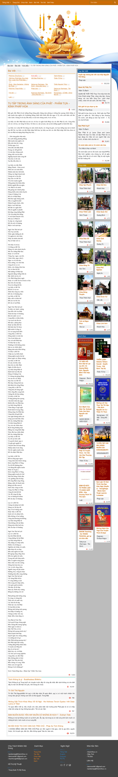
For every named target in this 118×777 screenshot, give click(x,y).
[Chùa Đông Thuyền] (85, 282)
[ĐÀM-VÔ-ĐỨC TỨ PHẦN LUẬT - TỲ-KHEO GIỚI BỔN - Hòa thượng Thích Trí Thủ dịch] (85, 475)
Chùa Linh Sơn (101, 323)
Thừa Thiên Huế (84, 188)
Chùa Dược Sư (101, 297)
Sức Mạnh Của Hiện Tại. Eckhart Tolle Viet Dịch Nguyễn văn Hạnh (85, 411)
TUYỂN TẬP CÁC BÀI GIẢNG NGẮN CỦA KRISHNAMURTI (102, 446)
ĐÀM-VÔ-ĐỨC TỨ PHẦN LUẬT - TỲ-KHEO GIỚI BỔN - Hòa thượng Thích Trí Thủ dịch (85, 491)
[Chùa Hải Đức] (102, 175)
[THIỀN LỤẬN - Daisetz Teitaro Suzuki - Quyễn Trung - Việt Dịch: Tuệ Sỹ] (102, 348)
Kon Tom (82, 268)
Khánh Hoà (100, 188)
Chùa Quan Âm (101, 212)
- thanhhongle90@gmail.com (17, 758)
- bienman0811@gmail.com (17, 756)
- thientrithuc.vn (91, 752)
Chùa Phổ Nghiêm (100, 268)
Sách (30, 2)
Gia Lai (81, 327)
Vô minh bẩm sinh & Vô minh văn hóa (92, 145)
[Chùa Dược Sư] (102, 287)
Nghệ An (100, 273)
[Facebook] (64, 765)
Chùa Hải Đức (101, 185)
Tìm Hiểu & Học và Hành (87, 148)
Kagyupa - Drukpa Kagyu (102, 537)
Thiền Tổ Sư (83, 460)
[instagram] (69, 765)
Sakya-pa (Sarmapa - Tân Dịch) (84, 543)
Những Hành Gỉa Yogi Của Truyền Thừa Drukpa (102, 530)
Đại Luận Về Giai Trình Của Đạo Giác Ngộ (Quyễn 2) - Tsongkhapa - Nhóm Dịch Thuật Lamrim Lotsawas (102, 488)
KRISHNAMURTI (103, 453)
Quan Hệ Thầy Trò (84, 87)
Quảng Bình (101, 215)
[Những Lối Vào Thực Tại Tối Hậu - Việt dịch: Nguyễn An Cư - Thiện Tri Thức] (102, 389)
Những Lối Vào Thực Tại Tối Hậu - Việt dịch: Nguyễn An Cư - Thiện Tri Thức (102, 407)
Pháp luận (82, 80)
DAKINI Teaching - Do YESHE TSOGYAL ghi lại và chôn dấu (85, 534)
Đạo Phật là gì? (84, 126)
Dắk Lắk (100, 300)
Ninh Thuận (83, 215)
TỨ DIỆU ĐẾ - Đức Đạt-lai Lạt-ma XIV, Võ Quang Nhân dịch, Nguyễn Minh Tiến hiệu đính (85, 368)
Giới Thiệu (50, 2)
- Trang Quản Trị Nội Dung (16, 770)
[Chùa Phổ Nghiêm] (102, 258)
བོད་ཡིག (62, 758)
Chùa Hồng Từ (84, 265)
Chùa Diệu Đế (84, 238)
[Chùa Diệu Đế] (85, 229)
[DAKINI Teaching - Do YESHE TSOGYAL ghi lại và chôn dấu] (85, 518)
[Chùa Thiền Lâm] (85, 202)
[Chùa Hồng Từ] (85, 256)
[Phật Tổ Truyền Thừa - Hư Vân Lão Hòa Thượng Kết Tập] (85, 438)
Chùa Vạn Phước (85, 185)
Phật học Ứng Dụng (85, 110)
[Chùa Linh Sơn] (102, 314)
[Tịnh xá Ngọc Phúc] (85, 311)
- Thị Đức (89, 756)
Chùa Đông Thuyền (83, 293)
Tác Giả (43, 2)
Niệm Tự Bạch (83, 90)
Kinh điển (25, 65)
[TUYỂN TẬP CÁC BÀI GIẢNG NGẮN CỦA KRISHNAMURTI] (102, 433)
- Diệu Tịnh (90, 754)
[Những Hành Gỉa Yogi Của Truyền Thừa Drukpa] (102, 515)
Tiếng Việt (6, 2)
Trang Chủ (16, 2)
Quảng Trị (100, 244)
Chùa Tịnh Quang (100, 239)
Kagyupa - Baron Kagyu (85, 379)
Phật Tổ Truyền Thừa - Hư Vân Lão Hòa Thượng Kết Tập (85, 453)
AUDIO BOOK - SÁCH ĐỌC (84, 420)
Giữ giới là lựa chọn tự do (88, 106)
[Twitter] (67, 765)
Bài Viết (36, 2)
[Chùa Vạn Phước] (85, 175)
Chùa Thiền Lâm (85, 212)
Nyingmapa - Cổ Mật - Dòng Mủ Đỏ (102, 417)
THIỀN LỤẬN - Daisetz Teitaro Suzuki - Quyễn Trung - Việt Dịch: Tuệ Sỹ (102, 363)
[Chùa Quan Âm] (102, 202)
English (62, 754)
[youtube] (61, 765)
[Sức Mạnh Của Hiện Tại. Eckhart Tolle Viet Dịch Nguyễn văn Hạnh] (85, 396)
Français (63, 756)
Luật (80, 500)
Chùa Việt (24, 2)
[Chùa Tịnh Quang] (102, 229)
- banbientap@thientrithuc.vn (17, 754)
